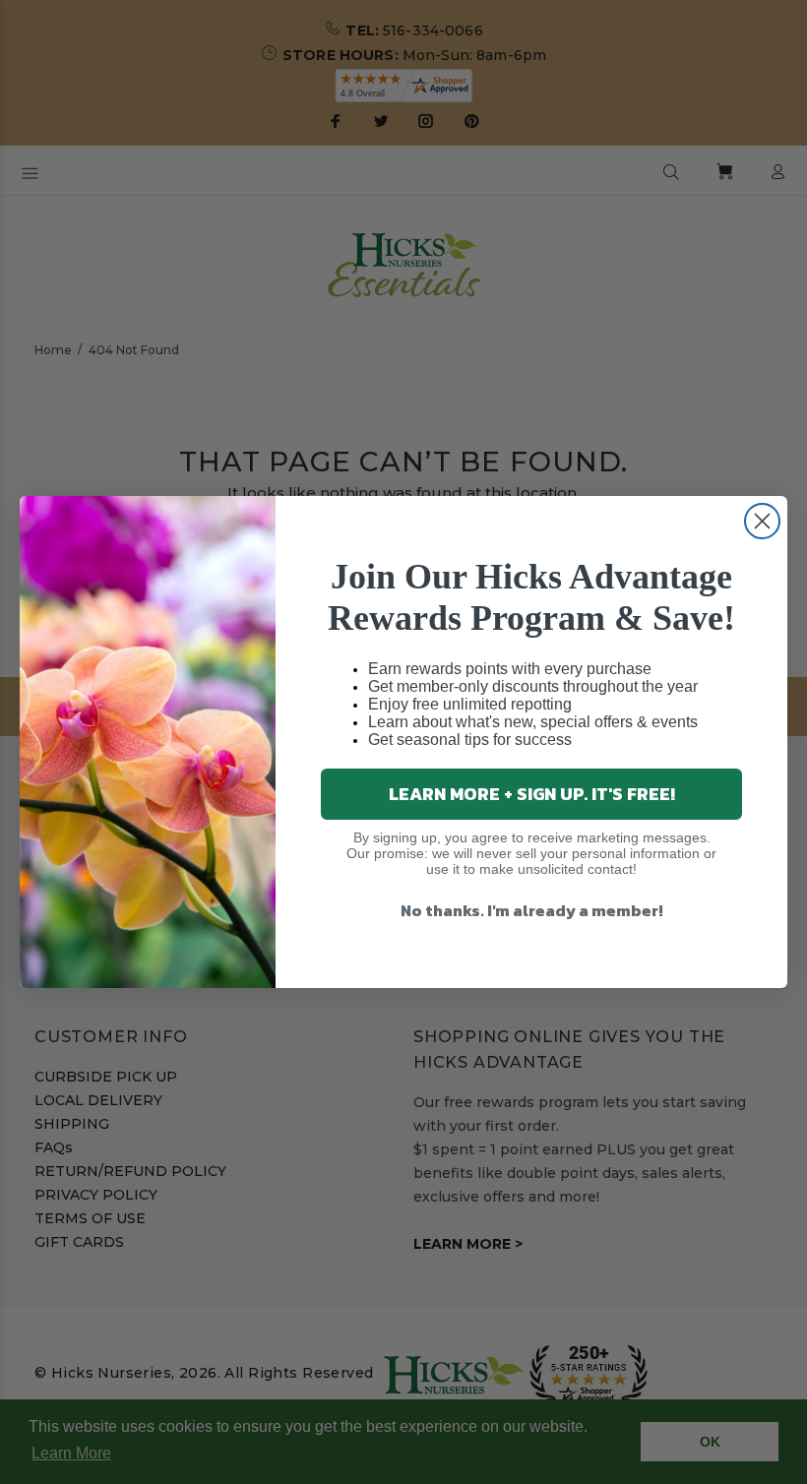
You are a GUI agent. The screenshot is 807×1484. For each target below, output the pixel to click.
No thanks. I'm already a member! (532, 910)
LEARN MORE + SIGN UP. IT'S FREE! (532, 793)
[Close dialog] (762, 521)
